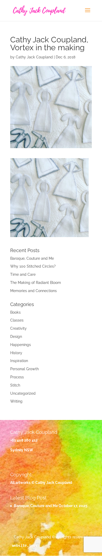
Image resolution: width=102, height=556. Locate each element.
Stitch (15, 385)
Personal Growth (24, 369)
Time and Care (23, 274)
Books (15, 312)
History (16, 353)
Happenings (20, 345)
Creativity (18, 328)
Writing (16, 401)
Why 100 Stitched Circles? (33, 266)
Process (17, 377)
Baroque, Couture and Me (32, 258)
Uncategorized (23, 393)
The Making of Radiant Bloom (35, 282)
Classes (17, 320)
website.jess (24, 545)
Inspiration (19, 361)
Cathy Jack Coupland (34, 57)
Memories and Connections (33, 291)
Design (16, 336)
